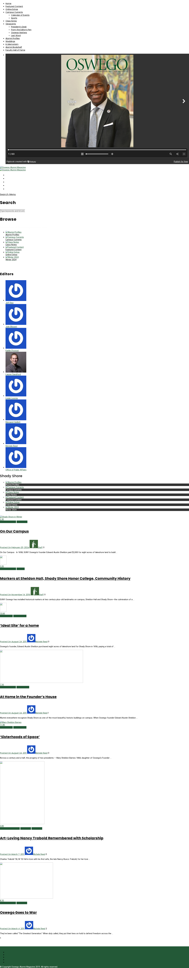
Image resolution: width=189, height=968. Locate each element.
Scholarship (25, 828)
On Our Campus (14, 531)
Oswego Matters (19, 32)
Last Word (16, 35)
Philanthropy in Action (10, 828)
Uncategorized (19, 616)
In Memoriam (12, 44)
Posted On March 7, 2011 (12, 854)
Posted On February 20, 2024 (15, 547)
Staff (40, 547)
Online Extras (12, 9)
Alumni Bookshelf (14, 47)
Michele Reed (41, 641)
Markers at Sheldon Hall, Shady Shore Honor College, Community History (65, 578)
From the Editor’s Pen (21, 29)
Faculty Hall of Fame (15, 50)
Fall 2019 (21, 569)
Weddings (10, 41)
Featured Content (14, 6)
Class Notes (11, 21)
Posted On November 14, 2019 (15, 594)
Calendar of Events (20, 15)
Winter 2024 (22, 522)
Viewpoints (11, 23)
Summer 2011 (6, 616)
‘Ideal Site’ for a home (19, 625)
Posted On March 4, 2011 (12, 928)
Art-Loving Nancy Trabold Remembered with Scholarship (51, 838)
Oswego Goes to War (18, 912)
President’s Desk (19, 26)
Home (8, 3)
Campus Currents (14, 12)
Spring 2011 (37, 828)
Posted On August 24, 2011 (13, 641)
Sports (14, 18)
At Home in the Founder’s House (28, 696)
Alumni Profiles (13, 38)
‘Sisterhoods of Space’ (20, 736)
